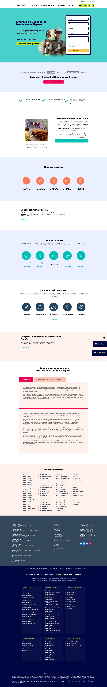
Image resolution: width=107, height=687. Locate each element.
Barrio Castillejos (27, 495)
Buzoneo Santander (49, 659)
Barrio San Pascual (61, 485)
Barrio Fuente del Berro (46, 480)
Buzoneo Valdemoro (28, 616)
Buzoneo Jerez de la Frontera (74, 602)
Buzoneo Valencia (27, 641)
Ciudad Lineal (76, 478)
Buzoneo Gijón (48, 655)
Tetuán (75, 497)
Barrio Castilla (27, 493)
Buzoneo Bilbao (48, 641)
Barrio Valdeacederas (62, 493)
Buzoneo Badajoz (71, 606)
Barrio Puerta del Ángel (62, 478)
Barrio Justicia (44, 493)
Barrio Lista (43, 499)
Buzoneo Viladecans (49, 616)
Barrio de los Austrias (62, 504)
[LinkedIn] (87, 543)
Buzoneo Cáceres (71, 608)
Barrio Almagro (27, 478)
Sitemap (56, 549)
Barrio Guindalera (44, 485)
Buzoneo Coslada (27, 611)
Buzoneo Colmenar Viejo (29, 625)
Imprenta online (57, 524)
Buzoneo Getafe (27, 600)
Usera (74, 499)
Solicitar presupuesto (47, 5)
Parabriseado (57, 530)
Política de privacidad (59, 548)
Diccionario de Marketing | (80, 568)
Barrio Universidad (61, 491)
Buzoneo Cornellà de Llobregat (52, 604)
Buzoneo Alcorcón (27, 602)
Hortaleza (75, 483)
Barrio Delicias (27, 510)
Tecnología (56, 544)
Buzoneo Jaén (70, 597)
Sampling (56, 528)
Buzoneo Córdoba (71, 595)
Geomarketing (57, 529)
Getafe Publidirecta (78, 482)
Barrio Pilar (59, 474)
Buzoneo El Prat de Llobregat (52, 614)
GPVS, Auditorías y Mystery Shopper (62, 540)
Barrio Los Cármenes (45, 500)
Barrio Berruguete (28, 488)
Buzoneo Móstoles (27, 595)
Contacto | (26, 568)
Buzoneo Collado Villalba (29, 619)
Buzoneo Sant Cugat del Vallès (52, 607)
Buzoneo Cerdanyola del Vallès (52, 621)
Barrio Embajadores (45, 476)
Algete (25, 474)
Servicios (34, 5)
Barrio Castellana (28, 491)
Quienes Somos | (32, 568)
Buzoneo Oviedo (49, 657)
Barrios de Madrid (61, 506)
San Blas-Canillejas (78, 495)
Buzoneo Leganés (27, 598)
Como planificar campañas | (57, 568)
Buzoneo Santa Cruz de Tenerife (74, 645)
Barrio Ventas (60, 499)
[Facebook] (81, 543)
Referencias (61, 5)
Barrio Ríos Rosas (61, 483)
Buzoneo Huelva (70, 604)
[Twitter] (84, 543)
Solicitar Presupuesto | (69, 568)
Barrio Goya (43, 483)
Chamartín (75, 474)
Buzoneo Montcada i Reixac (51, 626)
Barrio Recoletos (61, 482)
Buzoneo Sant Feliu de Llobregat (52, 630)
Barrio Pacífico (44, 506)
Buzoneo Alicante (27, 647)
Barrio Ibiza (43, 489)
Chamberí (75, 476)
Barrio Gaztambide (45, 482)
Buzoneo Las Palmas (72, 643)
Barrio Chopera (27, 497)
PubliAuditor (82, 5)
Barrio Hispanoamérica (46, 487)
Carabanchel (59, 508)
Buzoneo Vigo (48, 654)
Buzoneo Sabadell (49, 597)
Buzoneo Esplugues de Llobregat (52, 623)
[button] (28, 43)
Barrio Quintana (60, 480)
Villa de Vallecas (77, 502)
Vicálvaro (75, 500)
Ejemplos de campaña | (46, 568)
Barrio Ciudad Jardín (28, 499)
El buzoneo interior (68, 263)
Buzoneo (56, 533)
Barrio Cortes (27, 506)
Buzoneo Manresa (49, 609)
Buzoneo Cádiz (70, 594)
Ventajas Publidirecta (58, 545)
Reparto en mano (58, 531)
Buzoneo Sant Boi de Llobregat (52, 606)
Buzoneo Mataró (49, 599)
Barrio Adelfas (27, 476)
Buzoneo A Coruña (49, 652)
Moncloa (75, 487)
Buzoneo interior (57, 534)
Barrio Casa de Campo (29, 489)
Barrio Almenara (27, 480)
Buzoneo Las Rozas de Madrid (30, 609)
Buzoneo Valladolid (49, 648)
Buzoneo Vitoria (48, 643)
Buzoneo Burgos (49, 650)
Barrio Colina (26, 504)
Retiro (74, 493)
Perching (40, 263)
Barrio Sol (59, 487)
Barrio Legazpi (44, 497)
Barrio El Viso (43, 474)
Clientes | (38, 568)
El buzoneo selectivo (81, 263)
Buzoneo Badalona (49, 594)
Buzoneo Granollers (49, 620)
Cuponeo (56, 539)
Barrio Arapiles (27, 482)
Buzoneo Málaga (71, 592)
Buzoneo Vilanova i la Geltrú (51, 613)
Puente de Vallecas (78, 491)
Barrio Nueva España (45, 504)
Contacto (72, 5)
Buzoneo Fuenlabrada (28, 597)
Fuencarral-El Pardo (78, 480)
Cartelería (56, 525)
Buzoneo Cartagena (28, 645)
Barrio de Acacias (61, 500)
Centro (58, 510)
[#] (90, 543)
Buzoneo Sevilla (70, 590)
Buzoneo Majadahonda (28, 618)
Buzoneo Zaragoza (49, 647)
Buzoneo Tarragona (49, 632)
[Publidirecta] (20, 5)
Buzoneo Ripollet (49, 628)
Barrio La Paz (43, 495)
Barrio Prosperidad (61, 476)
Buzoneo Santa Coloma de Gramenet (51, 602)
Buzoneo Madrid (27, 592)
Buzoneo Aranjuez (27, 621)
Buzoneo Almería (71, 601)
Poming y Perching (58, 526)
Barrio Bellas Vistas (28, 486)
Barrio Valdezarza (61, 495)
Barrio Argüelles (27, 484)
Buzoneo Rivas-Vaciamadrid (29, 614)
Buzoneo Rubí (48, 611)
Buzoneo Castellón (27, 650)
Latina (74, 485)
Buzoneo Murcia (27, 643)
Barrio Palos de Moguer (46, 510)
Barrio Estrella (44, 478)
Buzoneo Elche (26, 648)
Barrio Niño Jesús (44, 502)
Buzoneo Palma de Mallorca (73, 641)
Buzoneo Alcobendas (28, 607)
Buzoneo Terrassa (49, 595)
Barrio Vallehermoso (61, 497)
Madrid (71, 130)
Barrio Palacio (43, 508)
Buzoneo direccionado (59, 535)
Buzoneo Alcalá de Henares (29, 593)
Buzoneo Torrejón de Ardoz (29, 604)
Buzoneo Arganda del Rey (29, 623)
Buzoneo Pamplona (49, 645)
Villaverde (75, 504)
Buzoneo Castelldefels (50, 618)
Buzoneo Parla (26, 605)
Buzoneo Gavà (48, 625)
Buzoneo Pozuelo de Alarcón (30, 612)
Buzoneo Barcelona (49, 590)
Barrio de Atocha (61, 502)
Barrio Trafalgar (60, 489)
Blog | (22, 568)
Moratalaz (75, 489)
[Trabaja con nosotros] (93, 5)
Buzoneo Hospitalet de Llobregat (52, 592)
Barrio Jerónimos (44, 491)
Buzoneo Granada (71, 599)
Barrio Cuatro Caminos (29, 508)
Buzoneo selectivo (58, 536)
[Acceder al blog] (89, 5)
